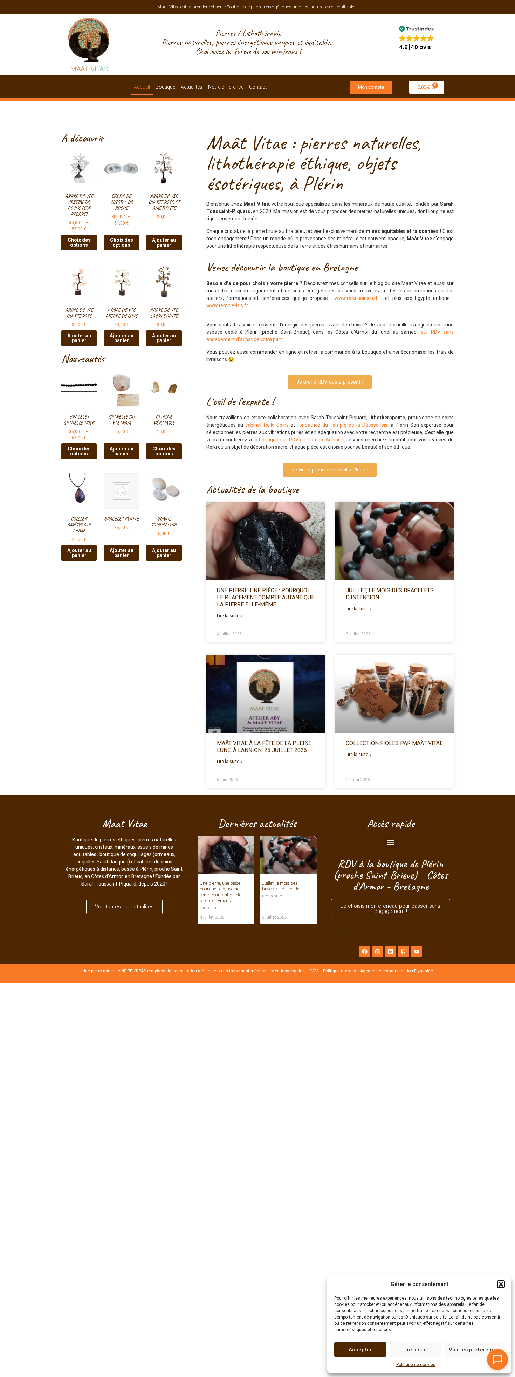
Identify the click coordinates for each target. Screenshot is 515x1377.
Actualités (191, 87)
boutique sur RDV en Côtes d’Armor (299, 439)
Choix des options (79, 242)
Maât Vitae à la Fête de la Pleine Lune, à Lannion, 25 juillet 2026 (264, 746)
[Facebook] (364, 951)
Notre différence (225, 87)
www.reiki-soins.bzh (357, 298)
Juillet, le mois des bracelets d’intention (282, 886)
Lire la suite (210, 908)
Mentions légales (288, 971)
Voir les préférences (475, 1350)
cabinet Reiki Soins (266, 425)
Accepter (360, 1350)
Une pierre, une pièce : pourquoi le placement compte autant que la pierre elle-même (265, 597)
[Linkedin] (390, 951)
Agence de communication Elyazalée (396, 971)
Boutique (165, 87)
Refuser (415, 1350)
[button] (500, 1284)
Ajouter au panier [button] (164, 242)
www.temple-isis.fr (227, 305)
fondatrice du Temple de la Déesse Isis (342, 425)
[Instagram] (377, 951)
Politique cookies (339, 971)
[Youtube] (416, 951)
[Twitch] (403, 951)
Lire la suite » (229, 615)
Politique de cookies (415, 1364)
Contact (258, 87)
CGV (314, 971)
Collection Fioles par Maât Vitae (394, 743)
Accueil (142, 87)
